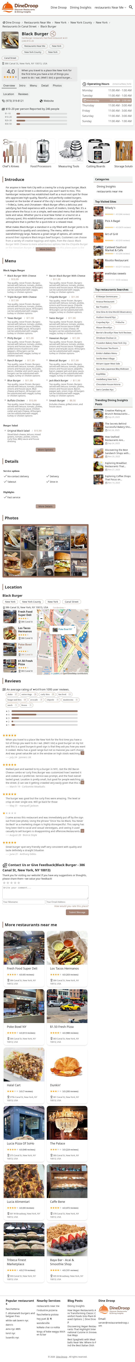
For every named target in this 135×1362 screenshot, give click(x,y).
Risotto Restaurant (117, 263)
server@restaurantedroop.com (113, 1324)
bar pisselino (102, 306)
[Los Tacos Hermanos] (67, 948)
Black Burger (48, 26)
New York (61, 22)
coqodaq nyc (102, 322)
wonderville (43, 1323)
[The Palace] (67, 1123)
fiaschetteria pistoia (47, 1314)
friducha (120, 322)
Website (49, 101)
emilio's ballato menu (106, 353)
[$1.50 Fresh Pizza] (67, 1006)
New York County (81, 22)
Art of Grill (117, 237)
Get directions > (59, 607)
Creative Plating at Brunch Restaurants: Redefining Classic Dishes (111, 414)
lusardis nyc (12, 1337)
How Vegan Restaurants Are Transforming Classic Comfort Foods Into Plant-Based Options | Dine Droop (82, 1316)
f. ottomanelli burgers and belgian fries (20, 1315)
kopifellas (101, 373)
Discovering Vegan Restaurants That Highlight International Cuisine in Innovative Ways (82, 1331)
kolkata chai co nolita (48, 1327)
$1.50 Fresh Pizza (62, 629)
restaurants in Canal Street (19, 26)
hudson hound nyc (106, 317)
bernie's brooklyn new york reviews (113, 332)
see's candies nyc (105, 389)
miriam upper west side (108, 363)
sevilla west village (105, 358)
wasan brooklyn (104, 327)
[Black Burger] (12, 42)
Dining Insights (80, 7)
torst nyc (10, 1333)
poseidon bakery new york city (111, 342)
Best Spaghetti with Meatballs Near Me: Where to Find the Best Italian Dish (82, 1342)
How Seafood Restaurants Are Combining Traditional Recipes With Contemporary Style (112, 440)
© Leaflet (55, 673)
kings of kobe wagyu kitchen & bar (51, 1333)
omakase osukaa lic (106, 337)
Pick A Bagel (118, 224)
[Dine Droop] (20, 7)
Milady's (117, 210)
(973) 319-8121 (15, 101)
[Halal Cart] (24, 1064)
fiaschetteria (12, 1309)
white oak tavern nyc (17, 1320)
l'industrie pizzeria (47, 1310)
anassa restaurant (105, 301)
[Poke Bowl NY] (24, 1006)
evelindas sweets (116, 276)
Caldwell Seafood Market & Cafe (117, 250)
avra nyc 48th (13, 1329)
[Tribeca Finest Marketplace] (24, 1239)
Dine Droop (59, 7)
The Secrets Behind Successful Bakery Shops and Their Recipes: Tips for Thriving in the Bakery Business (113, 427)
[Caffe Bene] (67, 1181)
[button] (55, 651)
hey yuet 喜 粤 (44, 1318)
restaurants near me (109, 7)
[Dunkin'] (67, 1064)
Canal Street (10, 57)
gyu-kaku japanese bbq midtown (112, 368)
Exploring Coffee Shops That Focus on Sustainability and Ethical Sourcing (112, 479)
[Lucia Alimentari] (24, 1181)
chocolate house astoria (108, 384)
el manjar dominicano (107, 296)
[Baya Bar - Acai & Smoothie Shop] (67, 1239)
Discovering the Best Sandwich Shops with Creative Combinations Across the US (112, 453)
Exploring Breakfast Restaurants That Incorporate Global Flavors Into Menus (110, 466)
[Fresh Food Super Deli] (24, 948)
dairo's (9, 1324)
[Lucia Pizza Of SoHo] (24, 1123)
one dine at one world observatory (114, 311)
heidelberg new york (106, 379)
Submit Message (77, 912)
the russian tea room (107, 348)
